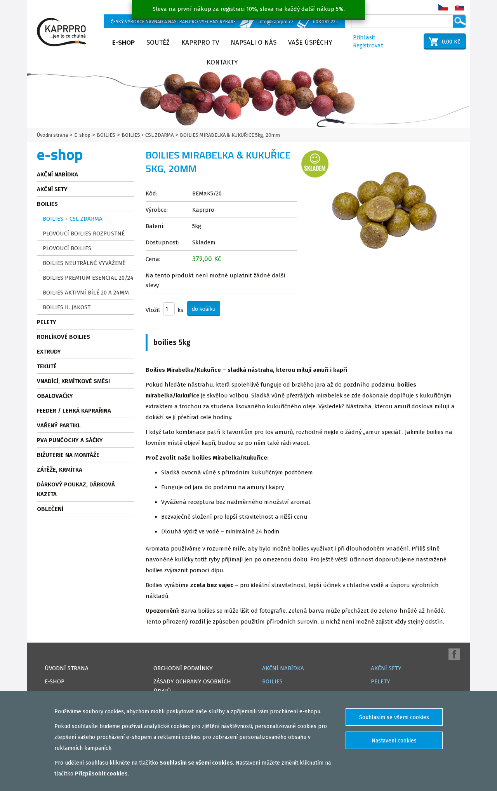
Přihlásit (364, 37)
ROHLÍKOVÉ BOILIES (63, 336)
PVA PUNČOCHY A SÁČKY (70, 440)
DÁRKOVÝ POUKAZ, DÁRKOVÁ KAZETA (76, 489)
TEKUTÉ (47, 366)
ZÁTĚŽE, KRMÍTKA (59, 469)
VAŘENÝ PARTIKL (59, 425)
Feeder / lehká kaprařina (74, 410)
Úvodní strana (52, 135)
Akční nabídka (57, 174)
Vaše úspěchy (310, 42)
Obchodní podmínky (183, 668)
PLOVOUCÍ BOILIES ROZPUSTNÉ (84, 233)
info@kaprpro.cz (276, 21)
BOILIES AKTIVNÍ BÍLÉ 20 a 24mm (86, 292)
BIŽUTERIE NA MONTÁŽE (68, 454)
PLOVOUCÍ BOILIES (67, 248)
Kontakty (222, 62)
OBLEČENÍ (50, 508)
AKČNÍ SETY (52, 189)
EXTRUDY (49, 351)
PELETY (46, 322)
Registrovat (368, 45)
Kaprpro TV (200, 42)
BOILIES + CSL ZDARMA (148, 135)
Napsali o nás (253, 42)
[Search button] (459, 21)
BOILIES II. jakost (66, 307)
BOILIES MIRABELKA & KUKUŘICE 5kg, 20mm (230, 135)
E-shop (123, 42)
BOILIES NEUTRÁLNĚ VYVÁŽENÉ (84, 263)
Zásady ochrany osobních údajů (192, 686)
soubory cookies (103, 711)
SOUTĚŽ (158, 42)
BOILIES (106, 135)
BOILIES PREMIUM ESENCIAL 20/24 (88, 277)
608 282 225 (325, 21)
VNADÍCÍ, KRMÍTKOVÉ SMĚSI (73, 381)
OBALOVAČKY (55, 395)
